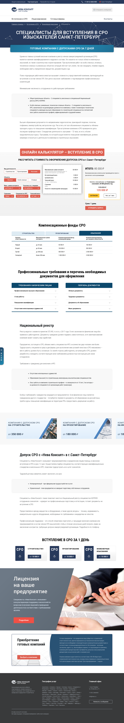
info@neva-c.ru (92, 696)
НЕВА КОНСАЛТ (17, 712)
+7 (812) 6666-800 (93, 692)
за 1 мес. (34, 196)
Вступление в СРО (33, 24)
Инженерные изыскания (50, 24)
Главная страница (18, 24)
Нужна (7, 196)
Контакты (108, 19)
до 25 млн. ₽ (9, 188)
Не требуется (28, 188)
